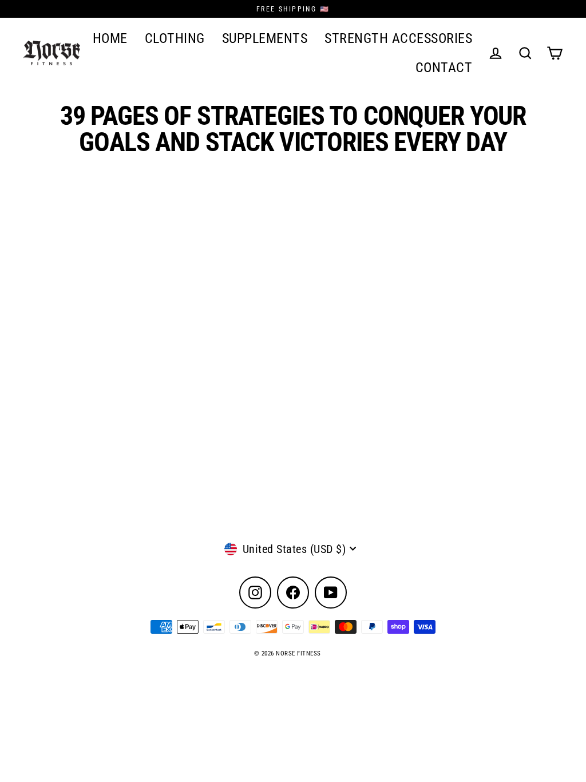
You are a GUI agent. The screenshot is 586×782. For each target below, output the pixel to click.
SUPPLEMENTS (265, 38)
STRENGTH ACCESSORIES (398, 38)
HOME (110, 38)
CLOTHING (175, 38)
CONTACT (444, 67)
